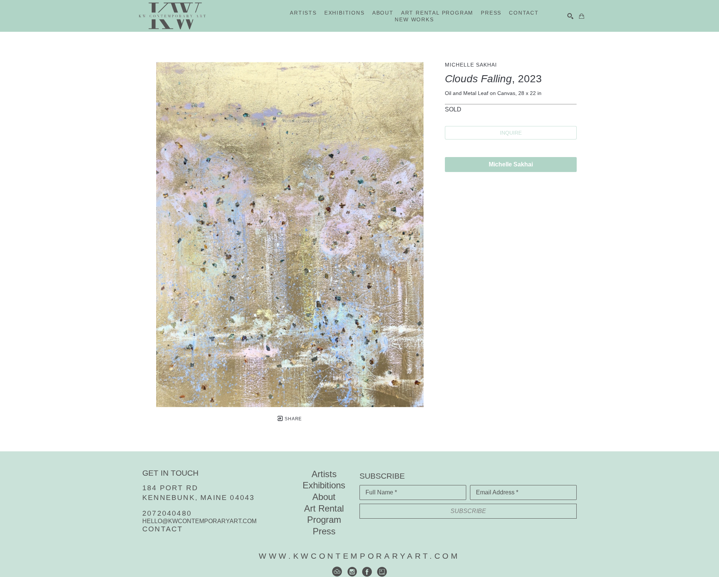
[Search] (570, 16)
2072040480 (167, 513)
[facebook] (367, 572)
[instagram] (352, 572)
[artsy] (382, 572)
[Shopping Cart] (581, 16)
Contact (162, 529)
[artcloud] (337, 572)
